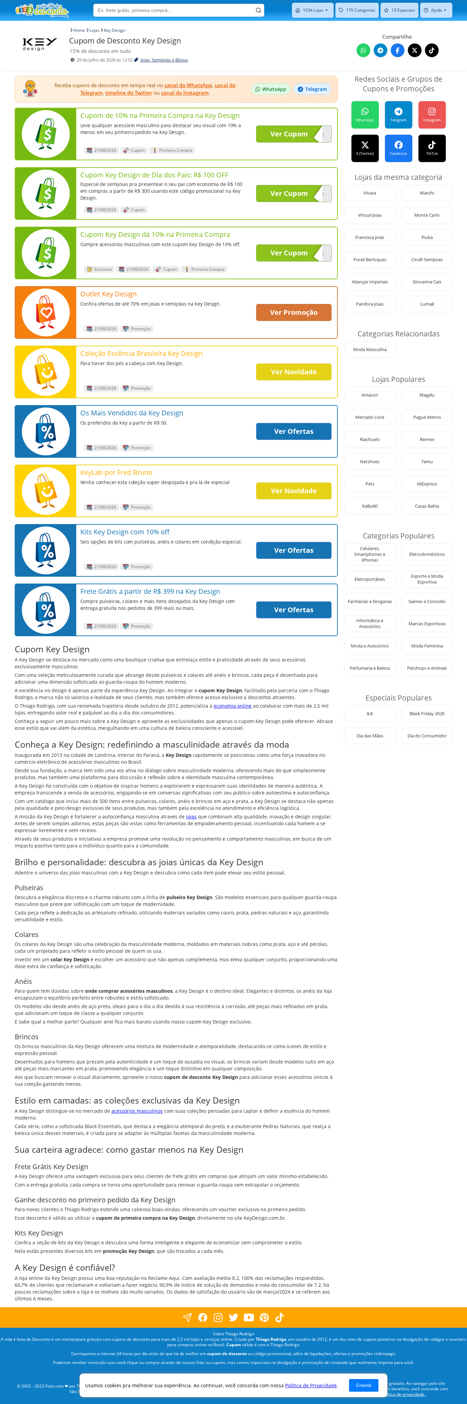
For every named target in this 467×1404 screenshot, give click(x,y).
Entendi (363, 1385)
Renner (427, 439)
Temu (427, 462)
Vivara (369, 193)
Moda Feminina (427, 646)
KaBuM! (370, 506)
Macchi (427, 193)
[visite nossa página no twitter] (233, 1317)
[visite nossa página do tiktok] (280, 1317)
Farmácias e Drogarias (370, 601)
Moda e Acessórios (370, 646)
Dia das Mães (370, 736)
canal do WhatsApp (188, 85)
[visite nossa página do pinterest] (264, 1317)
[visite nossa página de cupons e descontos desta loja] (45, 134)
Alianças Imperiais (370, 282)
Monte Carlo (427, 215)
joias (191, 816)
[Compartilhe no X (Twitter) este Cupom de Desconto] (415, 50)
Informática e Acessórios (369, 623)
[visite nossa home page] (42, 10)
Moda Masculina (370, 349)
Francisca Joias (369, 237)
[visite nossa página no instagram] (218, 1317)
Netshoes (369, 462)
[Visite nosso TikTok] (432, 50)
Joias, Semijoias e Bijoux (164, 60)
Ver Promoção (294, 312)
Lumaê (427, 304)
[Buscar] (258, 10)
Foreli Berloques (369, 260)
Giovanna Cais (427, 282)
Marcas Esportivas (427, 624)
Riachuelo (370, 439)
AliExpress (427, 484)
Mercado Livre (369, 417)
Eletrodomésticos (427, 554)
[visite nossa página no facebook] (187, 1317)
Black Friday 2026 (427, 714)
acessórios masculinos (137, 1111)
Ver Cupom (289, 133)
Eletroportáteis (370, 579)
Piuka (427, 237)
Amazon (369, 395)
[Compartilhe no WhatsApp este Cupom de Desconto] (363, 50)
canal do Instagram (185, 92)
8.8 (370, 714)
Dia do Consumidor (427, 736)
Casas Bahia (427, 506)
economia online (233, 706)
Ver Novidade (294, 371)
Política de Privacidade (311, 1385)
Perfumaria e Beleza (370, 668)
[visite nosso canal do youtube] (249, 1317)
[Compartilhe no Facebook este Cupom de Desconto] (397, 50)
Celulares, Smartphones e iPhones (369, 554)
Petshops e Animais (427, 668)
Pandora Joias (370, 304)
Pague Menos (427, 417)
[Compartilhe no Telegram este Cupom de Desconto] (380, 50)
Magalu (427, 395)
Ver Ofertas (293, 431)
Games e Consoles (427, 601)
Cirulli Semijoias (427, 260)
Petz (369, 484)
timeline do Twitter (128, 92)
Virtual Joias (370, 215)
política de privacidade (404, 1394)
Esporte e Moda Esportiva (427, 579)
